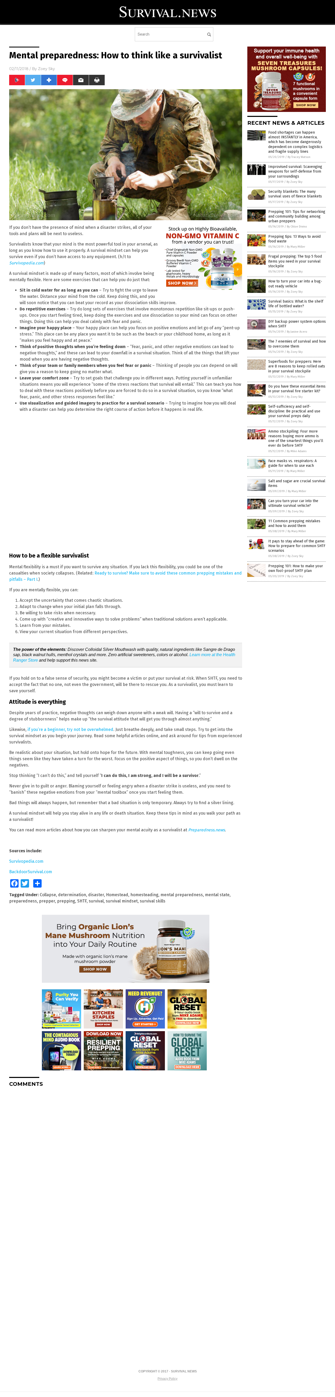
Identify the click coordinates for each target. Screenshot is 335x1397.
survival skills (152, 901)
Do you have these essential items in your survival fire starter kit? (297, 388)
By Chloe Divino (297, 226)
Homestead (117, 894)
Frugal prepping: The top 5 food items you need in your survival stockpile (295, 261)
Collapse (48, 894)
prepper (47, 901)
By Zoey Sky (294, 182)
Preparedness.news (206, 829)
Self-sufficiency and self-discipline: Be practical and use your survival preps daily (294, 411)
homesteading (144, 894)
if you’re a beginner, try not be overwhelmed (70, 729)
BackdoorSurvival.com (30, 871)
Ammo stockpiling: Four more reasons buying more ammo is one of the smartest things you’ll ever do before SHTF (295, 438)
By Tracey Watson (299, 157)
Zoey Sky (46, 68)
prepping (66, 901)
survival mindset (122, 901)
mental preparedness (181, 894)
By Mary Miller (296, 246)
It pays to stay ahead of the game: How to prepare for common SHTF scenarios (296, 546)
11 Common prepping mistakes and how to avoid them (294, 523)
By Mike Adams (296, 451)
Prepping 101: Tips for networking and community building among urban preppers (296, 216)
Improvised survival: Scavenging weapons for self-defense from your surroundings (295, 171)
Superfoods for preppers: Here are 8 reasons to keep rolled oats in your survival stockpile (296, 366)
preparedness (23, 901)
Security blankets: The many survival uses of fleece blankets (295, 193)
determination (72, 894)
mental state (217, 894)
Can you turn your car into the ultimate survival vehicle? (293, 503)
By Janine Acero (297, 331)
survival (96, 901)
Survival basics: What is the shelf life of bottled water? (295, 303)
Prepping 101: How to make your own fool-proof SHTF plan (295, 568)
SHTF (82, 901)
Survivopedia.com (26, 262)
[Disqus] (125, 1156)
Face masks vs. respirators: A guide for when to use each (292, 463)
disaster (96, 894)
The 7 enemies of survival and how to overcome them (297, 343)
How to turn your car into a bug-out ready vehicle (295, 283)
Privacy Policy (167, 1379)
